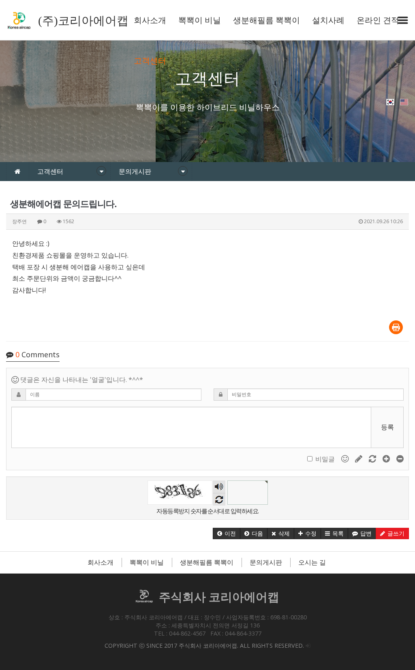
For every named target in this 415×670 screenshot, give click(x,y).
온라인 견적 (378, 20)
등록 (387, 426)
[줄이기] (400, 458)
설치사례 (328, 20)
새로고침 (219, 499)
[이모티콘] (345, 458)
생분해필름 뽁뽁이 (266, 20)
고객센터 (150, 60)
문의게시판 (266, 562)
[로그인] (308, 645)
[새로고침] (373, 458)
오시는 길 (312, 562)
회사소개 (150, 20)
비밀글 (325, 458)
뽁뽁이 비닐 (199, 20)
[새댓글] (359, 458)
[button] (226, 533)
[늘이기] (387, 458)
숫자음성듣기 (219, 486)
